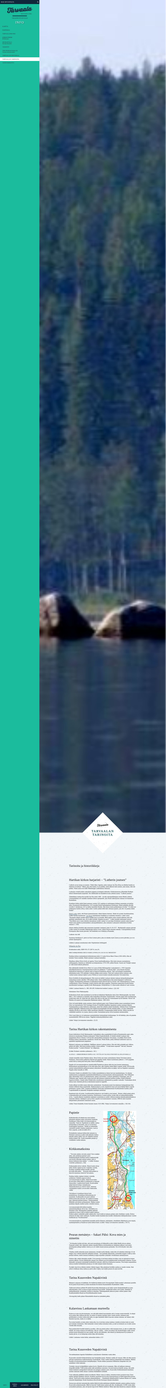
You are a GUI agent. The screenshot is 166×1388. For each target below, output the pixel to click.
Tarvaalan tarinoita (10, 59)
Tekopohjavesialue (10, 50)
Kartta (5, 26)
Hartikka (6, 30)
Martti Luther (73, 913)
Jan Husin (89, 915)
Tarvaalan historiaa (10, 55)
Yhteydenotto (8, 63)
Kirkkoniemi (7, 37)
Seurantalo (7, 42)
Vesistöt (5, 47)
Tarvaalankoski (8, 33)
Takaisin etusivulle (20, 18)
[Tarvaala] (19, 10)
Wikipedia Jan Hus (75, 946)
